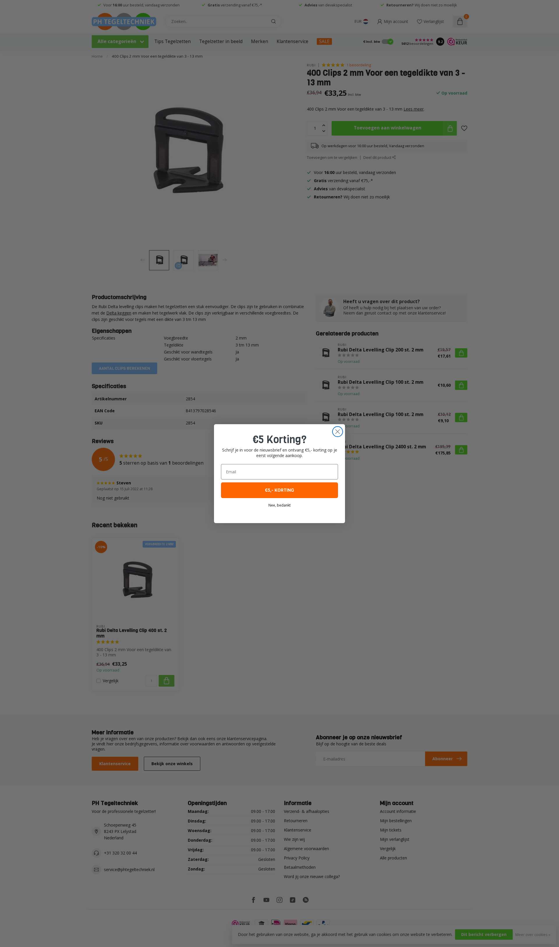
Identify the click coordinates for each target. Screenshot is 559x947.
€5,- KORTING (279, 490)
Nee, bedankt (279, 505)
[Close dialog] (337, 432)
